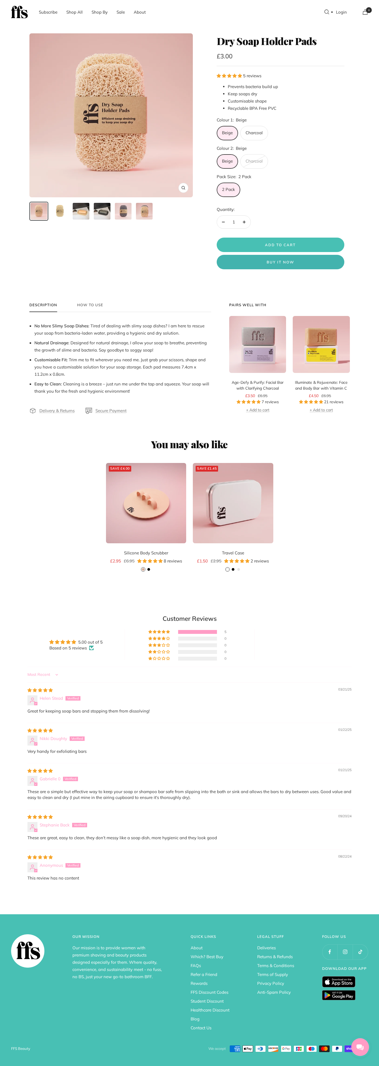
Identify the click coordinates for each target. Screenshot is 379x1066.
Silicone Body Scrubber (146, 553)
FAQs (196, 965)
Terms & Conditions (275, 965)
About (140, 12)
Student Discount (207, 1001)
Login (341, 12)
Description (43, 305)
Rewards (199, 983)
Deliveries (266, 947)
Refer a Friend (204, 974)
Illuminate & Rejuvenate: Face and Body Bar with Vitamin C (321, 385)
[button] (230, 75)
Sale (121, 12)
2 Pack (228, 189)
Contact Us (201, 1027)
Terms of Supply (272, 974)
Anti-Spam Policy (274, 992)
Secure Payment (111, 410)
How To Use (90, 305)
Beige (227, 132)
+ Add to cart (257, 409)
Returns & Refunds (275, 956)
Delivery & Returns (57, 410)
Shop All (74, 12)
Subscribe (48, 12)
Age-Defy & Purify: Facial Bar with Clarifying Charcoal (258, 385)
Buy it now (280, 262)
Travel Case (233, 553)
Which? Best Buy (207, 956)
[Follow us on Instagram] (345, 952)
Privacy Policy (270, 983)
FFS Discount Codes (209, 992)
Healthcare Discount (210, 1010)
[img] (40, 690)
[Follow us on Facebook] (329, 952)
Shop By (100, 12)
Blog (195, 1019)
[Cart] (365, 12)
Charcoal (254, 132)
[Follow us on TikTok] (360, 952)
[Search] (326, 11)
